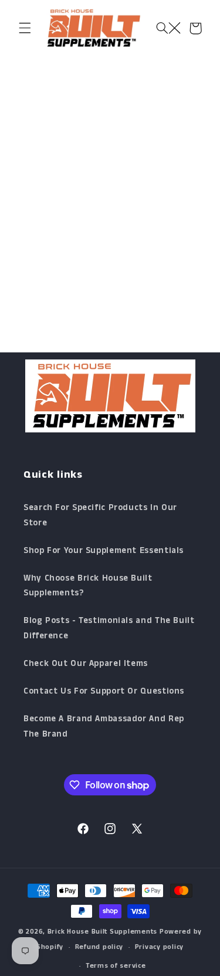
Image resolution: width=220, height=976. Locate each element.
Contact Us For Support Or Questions (103, 692)
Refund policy (99, 948)
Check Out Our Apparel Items (85, 664)
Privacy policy (159, 948)
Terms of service (116, 966)
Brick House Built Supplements (102, 932)
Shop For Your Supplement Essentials (103, 552)
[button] (24, 28)
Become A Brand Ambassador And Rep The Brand (103, 728)
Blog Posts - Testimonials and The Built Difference (109, 629)
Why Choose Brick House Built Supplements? (88, 587)
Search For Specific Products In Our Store (100, 516)
